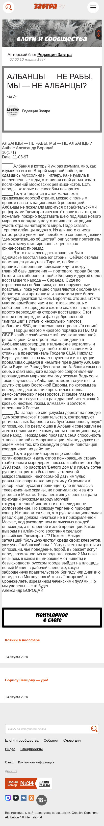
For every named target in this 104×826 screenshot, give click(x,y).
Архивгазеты (44, 783)
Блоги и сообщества (22, 740)
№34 (27, 782)
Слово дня (72, 740)
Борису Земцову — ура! (26, 680)
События (51, 740)
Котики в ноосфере (22, 640)
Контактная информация (36, 762)
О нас (9, 762)
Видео (10, 749)
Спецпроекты (31, 749)
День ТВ (11, 771)
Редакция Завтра (54, 54)
